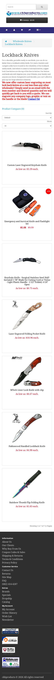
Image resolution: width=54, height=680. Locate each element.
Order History (9, 613)
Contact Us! (34, 99)
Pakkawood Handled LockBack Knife (27, 446)
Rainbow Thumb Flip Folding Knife (27, 502)
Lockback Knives (14, 44)
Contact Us (7, 570)
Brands (6, 591)
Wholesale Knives (22, 41)
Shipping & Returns (12, 555)
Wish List (7, 616)
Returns (6, 573)
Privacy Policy (9, 562)
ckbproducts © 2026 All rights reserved (23, 677)
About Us (6, 542)
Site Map (6, 577)
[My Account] (14, 30)
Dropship (7, 598)
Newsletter (8, 620)
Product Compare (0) (13, 109)
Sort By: (49, 113)
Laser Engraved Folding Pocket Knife (27, 334)
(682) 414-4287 (9, 584)
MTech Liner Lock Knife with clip (27, 390)
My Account (8, 609)
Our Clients (8, 545)
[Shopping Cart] (22, 30)
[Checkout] (30, 30)
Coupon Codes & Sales (13, 552)
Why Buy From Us (11, 548)
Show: (49, 121)
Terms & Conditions (12, 559)
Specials (6, 595)
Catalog (6, 602)
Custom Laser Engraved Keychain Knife (27, 165)
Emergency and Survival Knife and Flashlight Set (27, 222)
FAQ (4, 580)
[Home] (6, 30)
